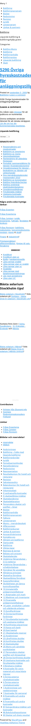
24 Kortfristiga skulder (13, 641)
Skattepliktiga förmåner (14, 578)
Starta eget (8, 542)
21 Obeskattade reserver (14, 633)
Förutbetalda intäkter (12, 192)
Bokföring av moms (12, 154)
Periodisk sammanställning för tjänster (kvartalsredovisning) (16, 164)
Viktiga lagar (9, 548)
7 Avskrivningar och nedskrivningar (12, 689)
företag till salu (23, 243)
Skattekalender (10, 556)
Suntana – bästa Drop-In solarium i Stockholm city (15, 297)
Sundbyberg (6, 326)
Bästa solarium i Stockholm (12, 294)
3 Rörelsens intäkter (12, 665)
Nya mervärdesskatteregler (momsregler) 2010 (15, 176)
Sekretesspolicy (10, 482)
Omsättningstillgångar (13, 189)
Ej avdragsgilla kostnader (15, 493)
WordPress (17, 719)
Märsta (15, 328)
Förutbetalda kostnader (13, 196)
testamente (5, 221)
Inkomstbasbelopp (11, 156)
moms (11, 232)
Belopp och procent (12, 553)
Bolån (5, 259)
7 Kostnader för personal (15, 693)
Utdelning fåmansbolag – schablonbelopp (15, 566)
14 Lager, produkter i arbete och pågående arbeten (16, 607)
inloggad (18, 112)
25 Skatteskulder (11, 643)
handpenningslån (17, 259)
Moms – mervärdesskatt (14, 523)
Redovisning (9, 16)
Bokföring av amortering (14, 151)
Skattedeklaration (11, 501)
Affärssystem (9, 526)
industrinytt (14, 237)
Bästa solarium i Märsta (10, 346)
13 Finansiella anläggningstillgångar (13, 601)
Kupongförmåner (11, 580)
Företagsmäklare (7, 241)
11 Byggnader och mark (14, 594)
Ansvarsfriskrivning (12, 534)
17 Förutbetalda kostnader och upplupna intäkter (15, 620)
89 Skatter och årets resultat (16, 715)
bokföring (19, 228)
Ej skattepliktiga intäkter (14, 496)
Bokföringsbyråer (11, 457)
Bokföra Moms (10, 49)
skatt (18, 232)
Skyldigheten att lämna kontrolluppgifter (14, 585)
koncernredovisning (20, 230)
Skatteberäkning (11, 498)
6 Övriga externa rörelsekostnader (11, 683)
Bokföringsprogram (12, 10)
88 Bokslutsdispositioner (14, 712)
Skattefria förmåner (12, 575)
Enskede (4, 328)
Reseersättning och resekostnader (12, 148)
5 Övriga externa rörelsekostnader (11, 678)
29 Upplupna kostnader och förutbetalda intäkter (16, 661)
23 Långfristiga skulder (14, 638)
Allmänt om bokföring (13, 539)
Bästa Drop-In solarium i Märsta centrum (12, 350)
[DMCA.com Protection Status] (15, 250)
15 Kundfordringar (12, 611)
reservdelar (8, 442)
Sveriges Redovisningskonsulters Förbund (14, 414)
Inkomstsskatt (9, 490)
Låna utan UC (9, 278)
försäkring (4, 246)
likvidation (24, 221)
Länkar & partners (11, 27)
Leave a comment (17, 95)
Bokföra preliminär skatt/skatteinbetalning (13, 186)
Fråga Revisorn (7, 228)
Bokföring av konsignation (15, 180)
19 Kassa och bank (12, 627)
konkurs (3, 223)
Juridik (6, 21)
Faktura (6, 517)
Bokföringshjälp (10, 54)
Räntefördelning (10, 465)
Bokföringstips (10, 57)
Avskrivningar (9, 449)
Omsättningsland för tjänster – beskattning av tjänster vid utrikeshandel (16, 170)
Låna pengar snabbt (12, 262)
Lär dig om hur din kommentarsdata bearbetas (12, 124)
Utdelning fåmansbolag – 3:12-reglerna (15, 560)
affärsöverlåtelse (7, 243)
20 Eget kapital (10, 630)
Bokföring (7, 8)
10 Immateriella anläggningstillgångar (13, 590)
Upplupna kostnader (12, 194)
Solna (21, 324)
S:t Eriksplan (19, 326)
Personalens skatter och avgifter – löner (14, 505)
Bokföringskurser (11, 528)
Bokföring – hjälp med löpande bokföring (13, 453)
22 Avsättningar (10, 635)
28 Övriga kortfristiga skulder (17, 657)
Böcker (6, 13)
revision (3, 232)
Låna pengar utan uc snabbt (16, 264)
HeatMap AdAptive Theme (12, 722)
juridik (17, 218)
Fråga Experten (7, 210)
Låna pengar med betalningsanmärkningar (14, 272)
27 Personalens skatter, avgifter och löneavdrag (14, 653)
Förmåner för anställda (14, 570)
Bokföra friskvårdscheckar (15, 182)
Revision (7, 19)
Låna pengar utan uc (12, 266)
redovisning (5, 230)
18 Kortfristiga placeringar (15, 624)
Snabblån (7, 269)
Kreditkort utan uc (11, 257)
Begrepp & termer (11, 550)
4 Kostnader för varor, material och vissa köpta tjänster (14, 671)
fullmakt (14, 221)
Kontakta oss (9, 537)
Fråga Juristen (6, 218)
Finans (3, 237)
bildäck (6, 445)
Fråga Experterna (8, 214)
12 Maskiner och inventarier (16, 597)
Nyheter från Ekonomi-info (15, 409)
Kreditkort (7, 254)
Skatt (5, 62)
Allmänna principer (12, 572)
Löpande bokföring (12, 60)
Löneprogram (9, 24)
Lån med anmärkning (12, 276)
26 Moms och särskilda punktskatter (14, 648)
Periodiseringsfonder (13, 463)
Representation (10, 471)
